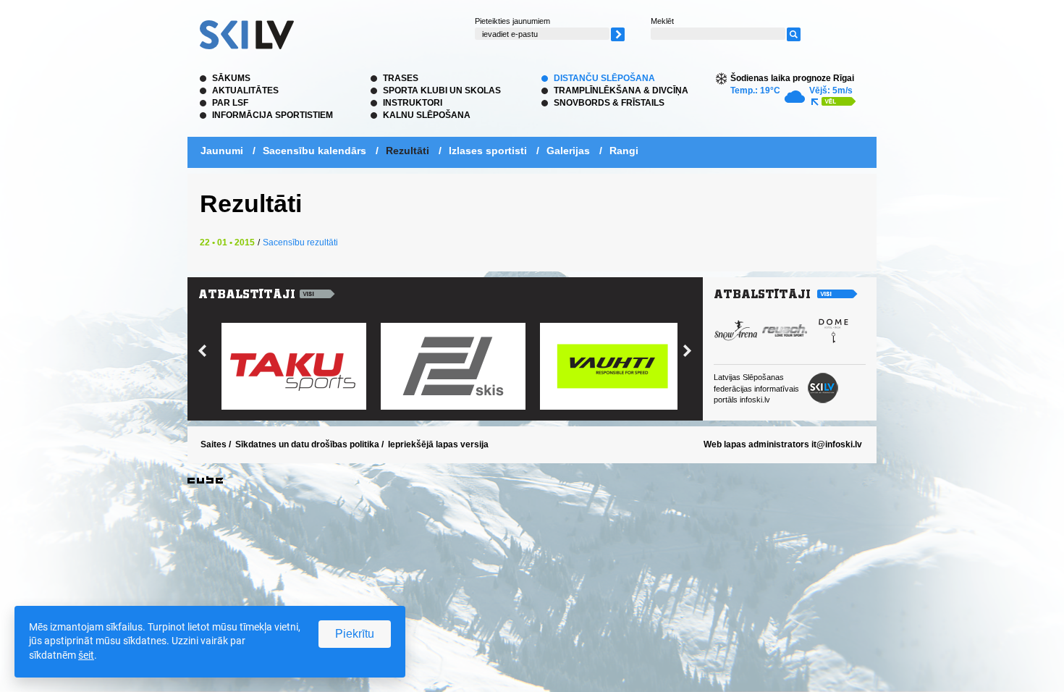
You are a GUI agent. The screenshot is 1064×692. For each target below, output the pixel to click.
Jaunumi (221, 150)
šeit (86, 655)
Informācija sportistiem (272, 115)
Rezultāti (407, 150)
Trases (400, 78)
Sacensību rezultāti (300, 242)
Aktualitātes (245, 90)
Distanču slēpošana (604, 78)
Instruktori (412, 103)
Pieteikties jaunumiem (512, 21)
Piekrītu (354, 634)
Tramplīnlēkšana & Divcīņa (621, 90)
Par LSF (230, 103)
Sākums (231, 78)
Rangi (623, 150)
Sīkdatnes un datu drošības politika (307, 444)
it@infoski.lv (836, 444)
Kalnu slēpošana (426, 115)
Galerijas (568, 150)
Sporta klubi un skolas (442, 90)
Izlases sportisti (488, 150)
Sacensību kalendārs (314, 150)
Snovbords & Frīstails (609, 103)
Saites (213, 444)
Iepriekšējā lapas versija (438, 444)
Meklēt (662, 21)
